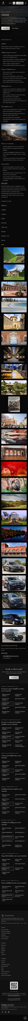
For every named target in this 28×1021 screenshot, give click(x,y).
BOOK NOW (4, 183)
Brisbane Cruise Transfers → (5, 799)
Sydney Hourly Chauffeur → (18, 762)
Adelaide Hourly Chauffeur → (5, 770)
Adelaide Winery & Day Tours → (7, 896)
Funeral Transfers (5, 936)
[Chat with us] (25, 1018)
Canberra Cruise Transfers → (5, 808)
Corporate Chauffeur (5, 931)
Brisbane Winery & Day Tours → (7, 891)
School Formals (4, 938)
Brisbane (3, 948)
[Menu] (25, 3)
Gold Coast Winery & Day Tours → (19, 896)
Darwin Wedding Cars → (20, 841)
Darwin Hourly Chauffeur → (20, 775)
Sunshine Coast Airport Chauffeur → (20, 712)
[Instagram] (2, 1012)
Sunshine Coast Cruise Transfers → (20, 812)
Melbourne (3, 945)
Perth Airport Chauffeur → (20, 699)
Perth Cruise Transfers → (20, 799)
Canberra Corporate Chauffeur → (6, 741)
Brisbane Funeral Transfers (5, 864)
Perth (2, 952)
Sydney (3, 947)
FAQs (2, 968)
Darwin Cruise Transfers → (20, 808)
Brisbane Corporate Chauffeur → (6, 733)
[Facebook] (5, 1012)
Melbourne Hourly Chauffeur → (6, 762)
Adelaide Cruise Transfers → (5, 804)
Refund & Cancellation (6, 975)
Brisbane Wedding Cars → (7, 833)
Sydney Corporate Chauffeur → (19, 728)
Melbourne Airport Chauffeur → (6, 695)
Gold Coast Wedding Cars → (19, 837)
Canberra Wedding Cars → (7, 841)
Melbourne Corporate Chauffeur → (7, 728)
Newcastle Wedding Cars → (6, 846)
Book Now (19, 3)
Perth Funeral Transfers (20, 863)
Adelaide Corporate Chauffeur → (6, 737)
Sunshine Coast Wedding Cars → (18, 846)
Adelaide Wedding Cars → (7, 837)
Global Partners (4, 966)
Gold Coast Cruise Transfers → (19, 804)
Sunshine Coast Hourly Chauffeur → (20, 779)
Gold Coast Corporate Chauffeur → (20, 737)
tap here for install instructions (13, 994)
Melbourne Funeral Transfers (6, 860)
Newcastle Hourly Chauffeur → (6, 779)
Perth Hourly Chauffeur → (20, 766)
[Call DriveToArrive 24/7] (14, 3)
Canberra (3, 954)
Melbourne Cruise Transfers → (6, 795)
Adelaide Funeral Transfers (5, 868)
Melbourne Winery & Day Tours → (6, 887)
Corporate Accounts (5, 964)
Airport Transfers (5, 929)
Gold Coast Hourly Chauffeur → (19, 770)
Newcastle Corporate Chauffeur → (6, 745)
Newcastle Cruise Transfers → (6, 812)
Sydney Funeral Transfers (18, 860)
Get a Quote (15, 28)
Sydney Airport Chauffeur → (18, 695)
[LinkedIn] (9, 1012)
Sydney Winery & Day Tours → (20, 887)
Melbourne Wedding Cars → (6, 829)
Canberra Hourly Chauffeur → (5, 775)
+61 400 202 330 (17, 998)
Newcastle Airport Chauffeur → (6, 712)
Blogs (2, 969)
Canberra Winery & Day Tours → (7, 900)
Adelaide (3, 950)
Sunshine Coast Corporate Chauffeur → (20, 745)
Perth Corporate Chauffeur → (18, 733)
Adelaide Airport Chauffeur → (5, 703)
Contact (3, 962)
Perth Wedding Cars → (20, 832)
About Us (3, 960)
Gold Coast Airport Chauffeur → (19, 703)
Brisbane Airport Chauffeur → (5, 699)
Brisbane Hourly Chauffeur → (5, 766)
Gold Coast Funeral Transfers (19, 868)
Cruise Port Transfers (5, 933)
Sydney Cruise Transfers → (20, 795)
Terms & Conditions (5, 971)
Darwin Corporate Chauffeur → (19, 741)
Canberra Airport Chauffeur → (5, 708)
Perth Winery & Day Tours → (19, 891)
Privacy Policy (4, 973)
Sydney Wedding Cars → (20, 829)
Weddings (3, 935)
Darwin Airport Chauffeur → (20, 708)
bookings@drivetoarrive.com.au (10, 656)
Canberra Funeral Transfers (6, 873)
